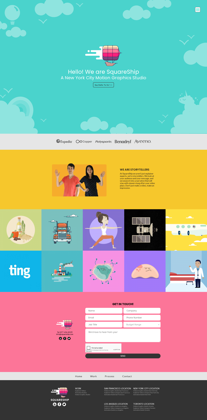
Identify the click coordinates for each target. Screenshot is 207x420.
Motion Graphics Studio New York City (145, 391)
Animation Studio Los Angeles (113, 410)
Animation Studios (81, 393)
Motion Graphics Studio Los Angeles (115, 406)
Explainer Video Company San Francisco (117, 393)
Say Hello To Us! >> (103, 85)
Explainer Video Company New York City (146, 393)
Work (93, 376)
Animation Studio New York (142, 394)
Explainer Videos (80, 391)
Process (109, 376)
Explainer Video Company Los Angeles (116, 408)
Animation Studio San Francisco (114, 394)
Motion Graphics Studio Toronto (143, 406)
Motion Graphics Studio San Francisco (116, 391)
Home (78, 376)
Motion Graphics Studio (82, 394)
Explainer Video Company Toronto (144, 408)
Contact (127, 376)
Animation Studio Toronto (141, 410)
